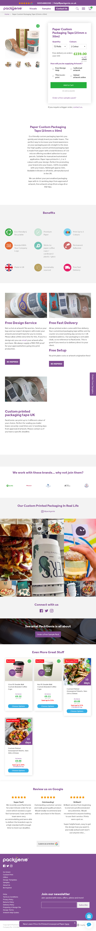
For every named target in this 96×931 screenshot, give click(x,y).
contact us (77, 107)
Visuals (33, 8)
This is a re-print (60, 76)
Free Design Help (60, 69)
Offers (5, 877)
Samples (46, 8)
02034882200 (44, 3)
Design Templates (10, 880)
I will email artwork (77, 69)
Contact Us (61, 8)
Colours (73, 41)
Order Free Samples (93, 384)
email (24, 340)
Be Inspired (7, 888)
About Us (6, 885)
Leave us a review (46, 843)
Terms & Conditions (10, 897)
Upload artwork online (79, 76)
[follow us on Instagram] (51, 610)
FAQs (5, 894)
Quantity (56, 41)
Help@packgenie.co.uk (65, 3)
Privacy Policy (8, 899)
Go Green (6, 872)
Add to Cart (69, 85)
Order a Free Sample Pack (48, 634)
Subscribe (83, 905)
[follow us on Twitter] (46, 610)
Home (7, 14)
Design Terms (8, 910)
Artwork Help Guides (11, 912)
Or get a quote (68, 90)
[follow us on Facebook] (41, 610)
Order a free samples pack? (64, 98)
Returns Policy (8, 902)
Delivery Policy (8, 905)
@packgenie (49, 511)
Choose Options (18, 706)
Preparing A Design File (12, 907)
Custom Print (8, 874)
